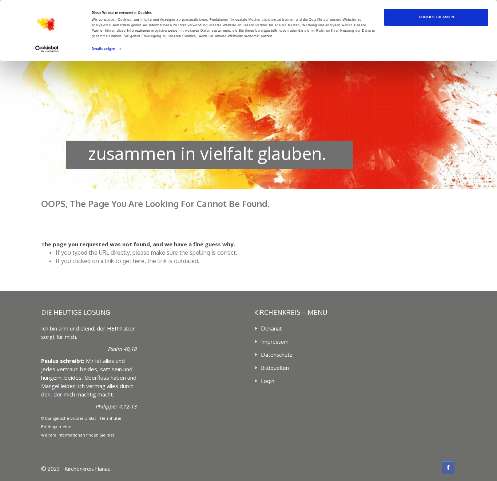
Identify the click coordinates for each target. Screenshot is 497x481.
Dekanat (271, 328)
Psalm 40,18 (122, 348)
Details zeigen (103, 49)
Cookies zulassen (436, 17)
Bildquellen (275, 367)
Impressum (275, 341)
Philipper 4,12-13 (116, 406)
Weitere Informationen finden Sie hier (77, 435)
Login (267, 381)
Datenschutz (276, 354)
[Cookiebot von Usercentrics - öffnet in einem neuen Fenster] (47, 49)
